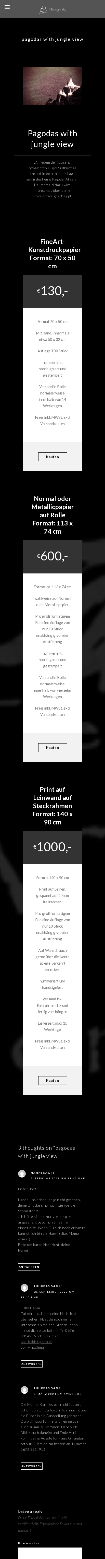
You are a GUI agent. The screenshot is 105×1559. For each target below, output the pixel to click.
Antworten (29, 1266)
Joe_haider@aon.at (36, 1341)
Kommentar (30, 1542)
